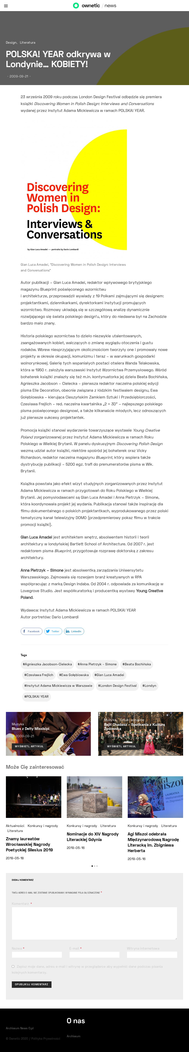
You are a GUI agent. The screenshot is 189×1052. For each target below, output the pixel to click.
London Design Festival (118, 686)
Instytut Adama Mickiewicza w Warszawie (59, 686)
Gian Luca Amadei (110, 675)
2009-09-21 (19, 76)
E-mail (75, 948)
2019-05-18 (15, 858)
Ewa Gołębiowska (75, 675)
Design (11, 42)
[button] (92, 866)
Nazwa (18, 948)
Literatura (27, 42)
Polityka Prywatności (45, 1039)
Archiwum (73, 1036)
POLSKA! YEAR (37, 696)
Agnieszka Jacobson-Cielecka (48, 664)
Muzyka (18, 724)
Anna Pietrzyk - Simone (98, 664)
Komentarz (21, 904)
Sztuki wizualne (132, 720)
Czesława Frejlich (39, 675)
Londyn (150, 686)
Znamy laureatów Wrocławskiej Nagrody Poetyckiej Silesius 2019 (29, 844)
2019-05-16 (76, 848)
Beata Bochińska (138, 664)
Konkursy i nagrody (43, 826)
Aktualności (15, 826)
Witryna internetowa (143, 948)
